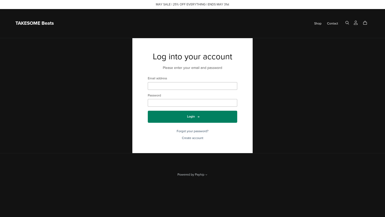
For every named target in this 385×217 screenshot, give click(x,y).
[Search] (347, 23)
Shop (317, 23)
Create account (192, 138)
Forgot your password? (192, 131)
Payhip (199, 175)
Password (154, 95)
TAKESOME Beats (34, 23)
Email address (157, 78)
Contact (332, 23)
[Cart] (367, 23)
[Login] (355, 22)
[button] (206, 175)
